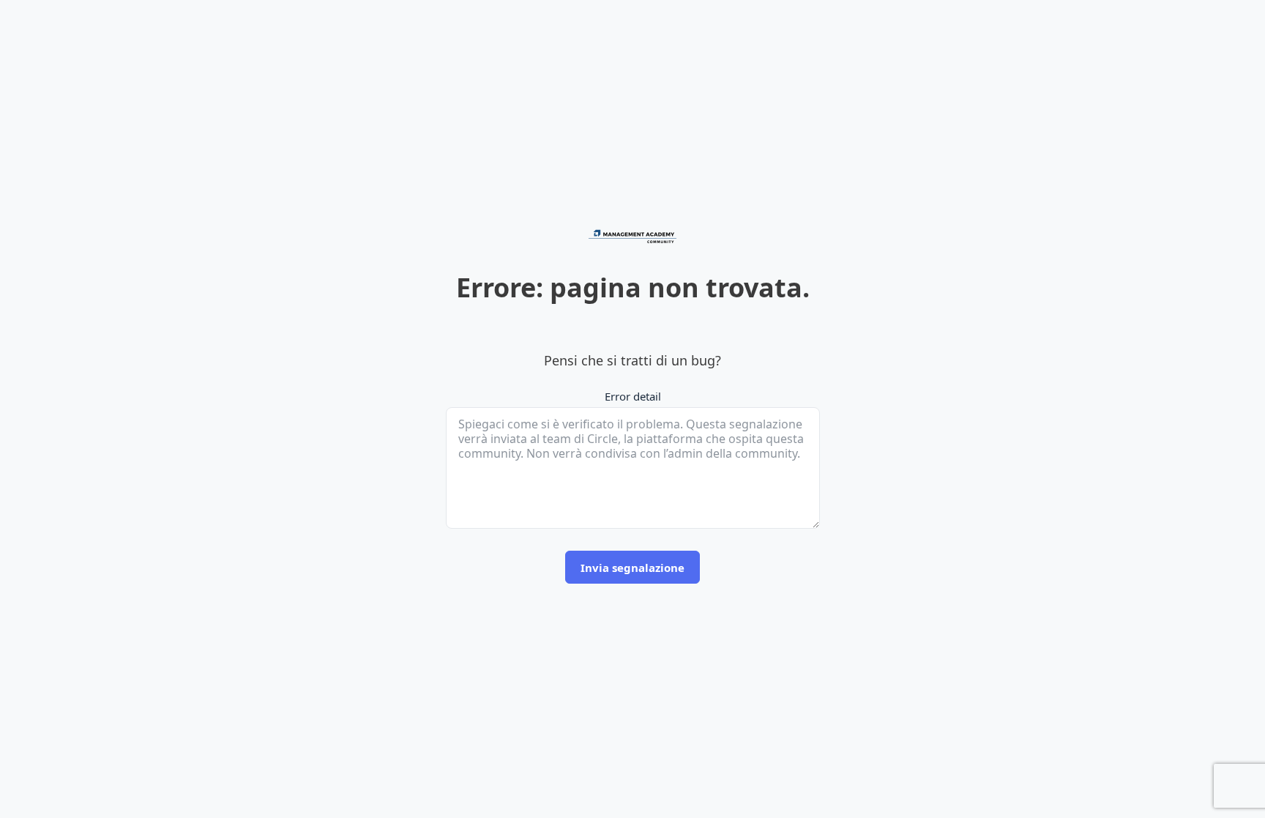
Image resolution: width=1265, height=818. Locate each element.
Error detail (633, 396)
